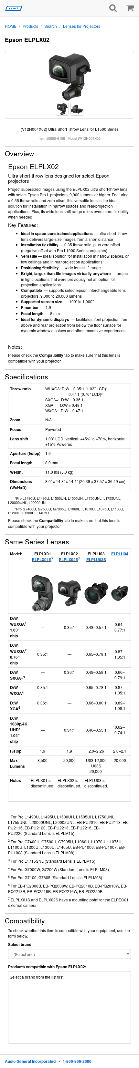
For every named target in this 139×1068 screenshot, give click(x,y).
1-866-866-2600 (77, 1061)
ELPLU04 (119, 554)
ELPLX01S (41, 559)
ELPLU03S (96, 559)
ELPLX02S (68, 559)
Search (50, 26)
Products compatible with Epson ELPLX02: (47, 967)
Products (30, 26)
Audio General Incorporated (30, 1061)
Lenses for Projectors (81, 26)
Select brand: (20, 944)
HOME (10, 26)
